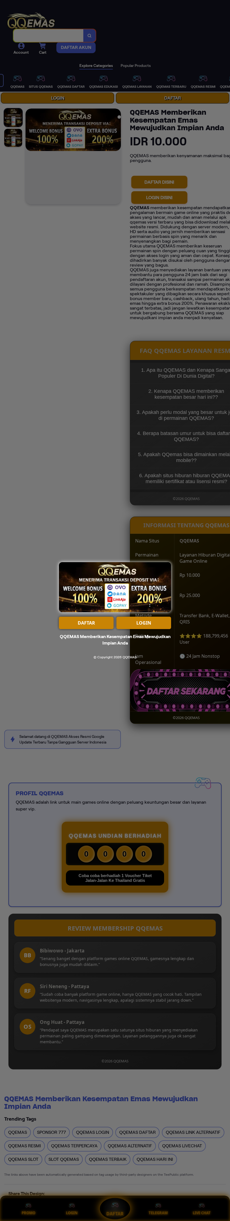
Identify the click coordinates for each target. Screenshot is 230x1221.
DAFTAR (86, 623)
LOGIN (143, 623)
